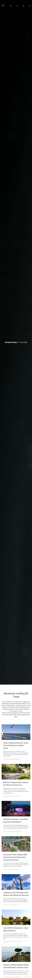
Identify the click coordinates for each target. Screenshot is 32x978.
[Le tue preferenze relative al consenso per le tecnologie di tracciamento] (1, 733)
